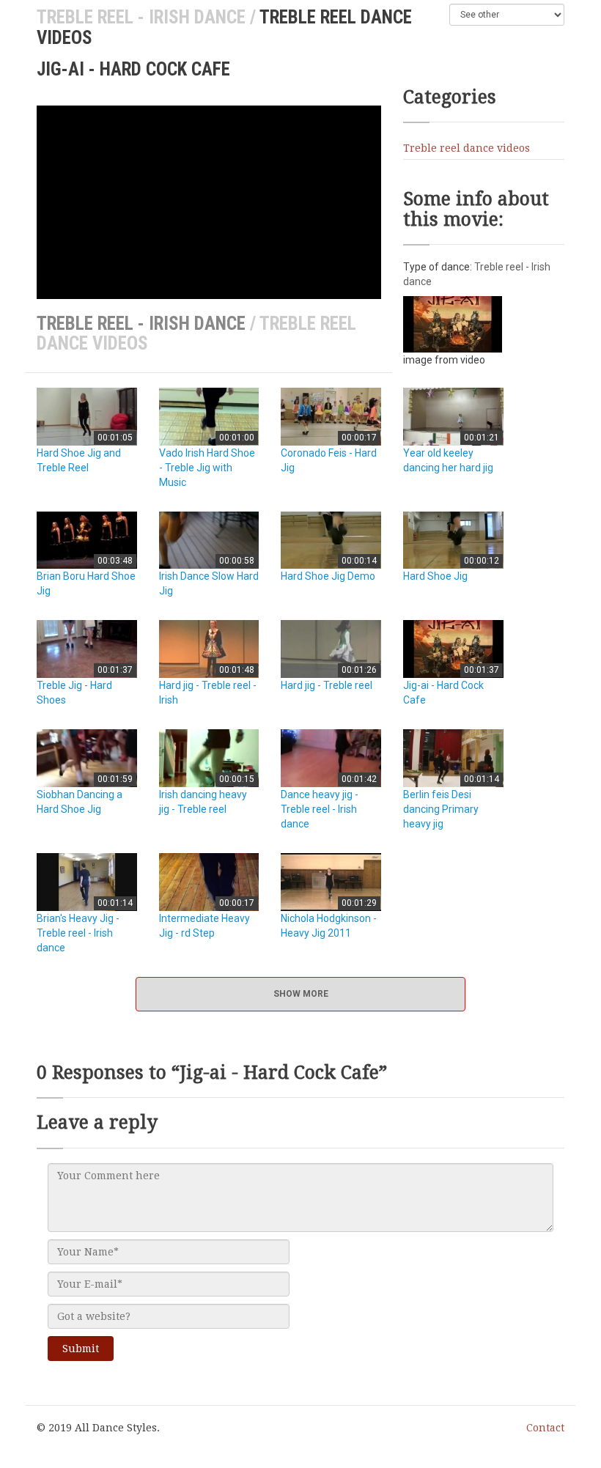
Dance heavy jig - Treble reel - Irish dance (319, 809)
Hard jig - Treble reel (326, 685)
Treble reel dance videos (466, 148)
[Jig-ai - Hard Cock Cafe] (452, 323)
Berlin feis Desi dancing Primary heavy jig (441, 809)
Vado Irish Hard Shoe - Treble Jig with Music (207, 467)
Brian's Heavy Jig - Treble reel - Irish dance (78, 933)
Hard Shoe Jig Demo (328, 576)
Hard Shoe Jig (435, 576)
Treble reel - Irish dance (141, 17)
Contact (545, 1428)
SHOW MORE (300, 994)
